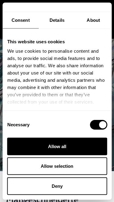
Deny (57, 185)
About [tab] (93, 19)
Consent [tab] (21, 19)
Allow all (57, 146)
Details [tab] (57, 19)
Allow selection (57, 166)
